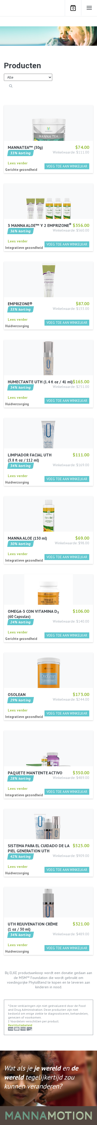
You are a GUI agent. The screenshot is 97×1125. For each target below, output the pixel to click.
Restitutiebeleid (20, 1025)
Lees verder (17, 163)
